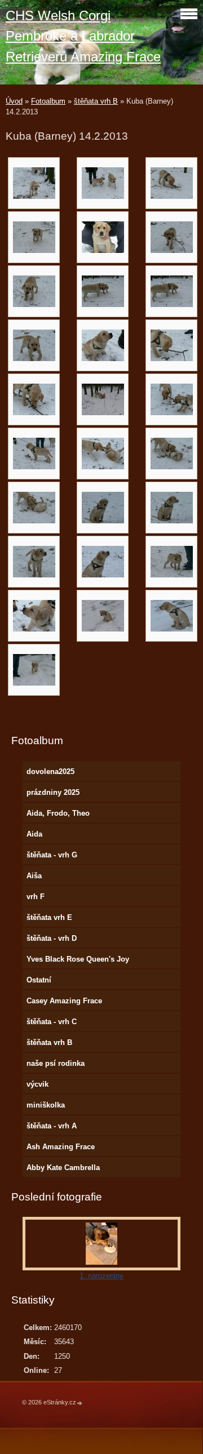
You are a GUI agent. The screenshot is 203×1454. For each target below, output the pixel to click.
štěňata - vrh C (52, 1021)
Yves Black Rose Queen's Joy (78, 959)
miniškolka (46, 1105)
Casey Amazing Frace (64, 1001)
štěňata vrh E (49, 917)
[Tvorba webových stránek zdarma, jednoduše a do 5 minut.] (80, 1403)
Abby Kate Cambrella (63, 1167)
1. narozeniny (101, 1275)
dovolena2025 (50, 771)
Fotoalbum (48, 101)
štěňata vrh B (96, 101)
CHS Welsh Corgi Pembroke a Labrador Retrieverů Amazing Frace (83, 36)
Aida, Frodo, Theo (58, 813)
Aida (34, 834)
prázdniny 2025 (53, 792)
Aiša (34, 875)
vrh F (36, 896)
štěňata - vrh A (52, 1126)
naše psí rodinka (56, 1063)
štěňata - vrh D (52, 938)
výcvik (37, 1084)
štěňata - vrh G (52, 855)
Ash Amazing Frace (61, 1146)
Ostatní (39, 980)
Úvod (14, 101)
